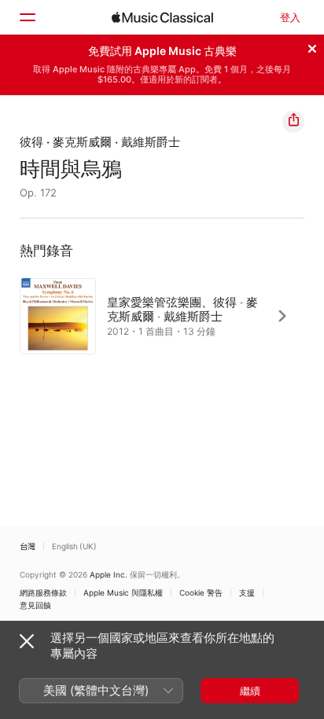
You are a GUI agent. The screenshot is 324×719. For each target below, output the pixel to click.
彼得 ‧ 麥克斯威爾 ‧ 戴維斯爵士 (100, 141)
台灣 (27, 546)
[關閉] (312, 46)
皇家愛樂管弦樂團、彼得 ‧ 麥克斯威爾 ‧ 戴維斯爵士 (182, 308)
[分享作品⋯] (293, 122)
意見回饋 (35, 605)
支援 (247, 592)
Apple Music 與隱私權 (123, 592)
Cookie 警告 (201, 592)
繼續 (250, 690)
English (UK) (74, 546)
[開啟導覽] (26, 17)
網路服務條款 (43, 592)
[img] (162, 17)
